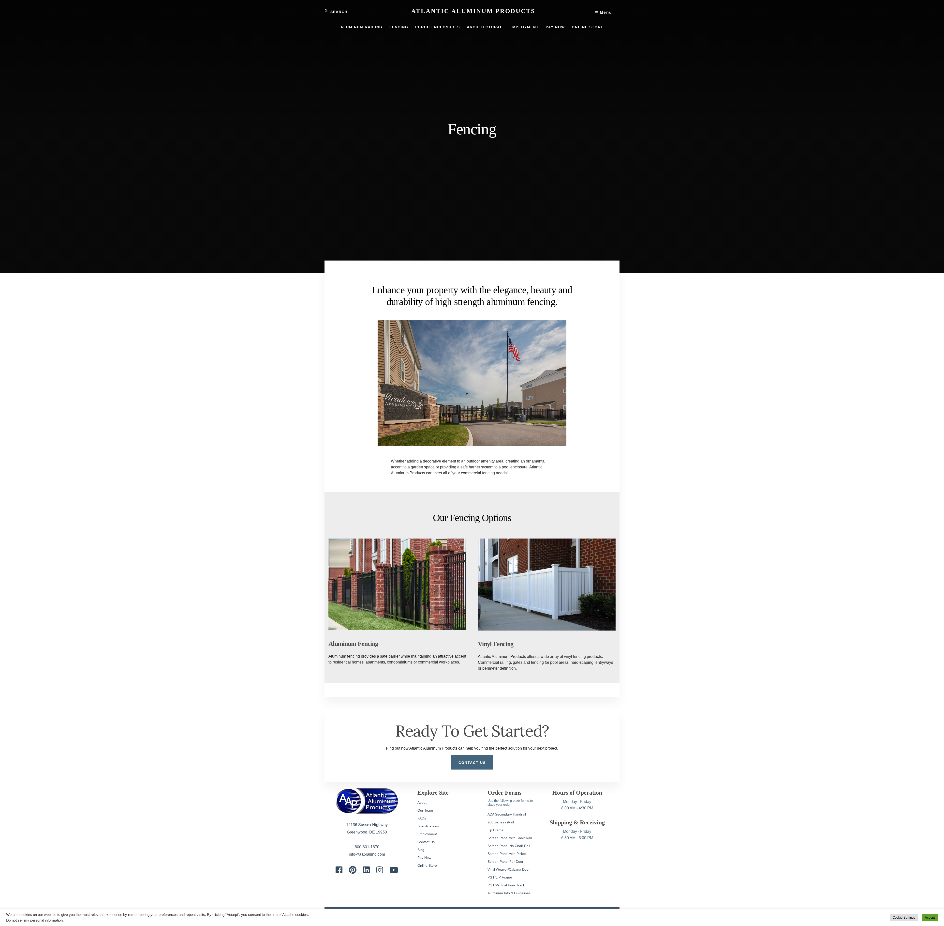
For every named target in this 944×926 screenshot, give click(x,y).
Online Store (427, 865)
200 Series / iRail (500, 822)
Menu (605, 12)
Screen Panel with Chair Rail (509, 838)
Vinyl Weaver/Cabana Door (508, 869)
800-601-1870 (367, 847)
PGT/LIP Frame (499, 877)
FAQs (421, 818)
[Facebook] (339, 871)
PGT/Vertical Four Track (506, 885)
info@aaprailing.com (367, 854)
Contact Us (472, 763)
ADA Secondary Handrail (506, 814)
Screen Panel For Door (505, 862)
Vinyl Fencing (495, 644)
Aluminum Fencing (353, 643)
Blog (420, 850)
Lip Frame (495, 830)
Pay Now (424, 858)
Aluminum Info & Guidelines (509, 893)
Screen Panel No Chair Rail (508, 846)
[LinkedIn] (366, 871)
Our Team (425, 810)
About (422, 802)
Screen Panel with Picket (506, 854)
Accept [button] (930, 917)
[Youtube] (393, 871)
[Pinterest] (352, 871)
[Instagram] (379, 871)
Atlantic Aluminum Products (473, 11)
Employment (427, 834)
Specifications (428, 826)
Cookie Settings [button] (904, 917)
